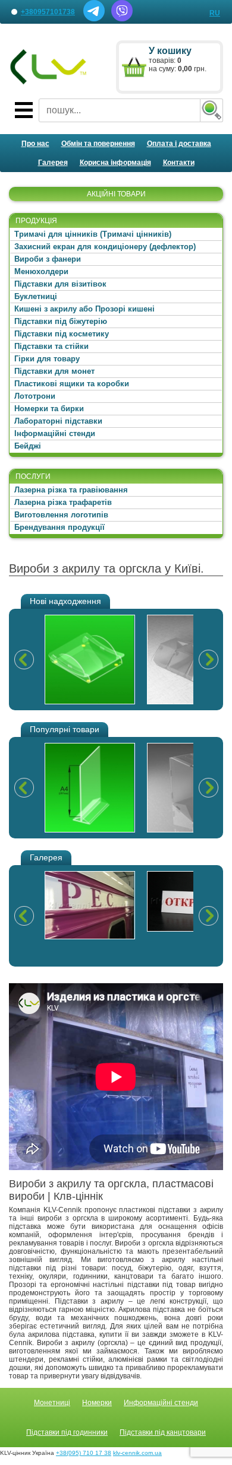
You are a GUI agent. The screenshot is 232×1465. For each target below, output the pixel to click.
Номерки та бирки (49, 408)
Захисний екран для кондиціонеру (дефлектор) (105, 246)
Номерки (97, 1403)
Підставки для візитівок (60, 283)
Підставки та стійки (51, 346)
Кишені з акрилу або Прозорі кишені (84, 308)
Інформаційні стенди (54, 433)
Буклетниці (35, 296)
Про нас (35, 143)
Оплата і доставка (179, 143)
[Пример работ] (90, 905)
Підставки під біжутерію (60, 321)
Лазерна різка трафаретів (63, 502)
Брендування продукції (59, 527)
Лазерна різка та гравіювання (71, 489)
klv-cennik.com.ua (137, 1453)
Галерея (53, 162)
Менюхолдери (41, 271)
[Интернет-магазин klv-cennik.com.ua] (48, 67)
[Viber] (122, 19)
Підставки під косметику (61, 333)
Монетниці (52, 1403)
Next (208, 659)
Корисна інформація (115, 162)
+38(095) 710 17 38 (83, 1453)
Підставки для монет (54, 371)
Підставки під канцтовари (163, 1432)
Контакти (179, 162)
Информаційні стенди (161, 1403)
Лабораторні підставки (58, 421)
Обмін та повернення (98, 143)
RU (214, 13)
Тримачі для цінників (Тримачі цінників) (92, 234)
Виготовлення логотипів (61, 514)
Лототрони (34, 396)
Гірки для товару (47, 358)
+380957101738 (48, 12)
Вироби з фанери (47, 259)
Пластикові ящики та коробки (71, 383)
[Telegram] (94, 19)
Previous (24, 659)
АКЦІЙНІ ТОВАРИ (116, 194)
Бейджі (27, 445)
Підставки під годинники (67, 1432)
